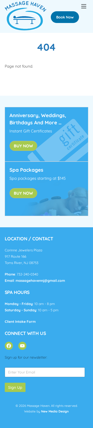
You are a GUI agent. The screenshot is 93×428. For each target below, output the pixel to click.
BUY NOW (23, 145)
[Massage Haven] (25, 28)
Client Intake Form (20, 321)
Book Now (65, 17)
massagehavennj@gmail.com (40, 280)
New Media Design (55, 411)
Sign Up (15, 387)
